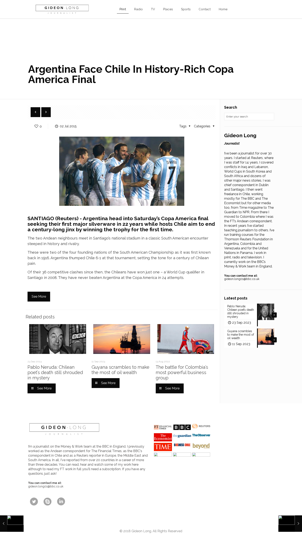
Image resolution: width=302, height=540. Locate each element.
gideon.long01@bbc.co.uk (241, 279)
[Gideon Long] (61, 9)
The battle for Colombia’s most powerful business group (182, 372)
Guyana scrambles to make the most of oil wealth (120, 369)
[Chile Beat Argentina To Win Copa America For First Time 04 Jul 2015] (290, 523)
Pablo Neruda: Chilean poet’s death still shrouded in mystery (55, 372)
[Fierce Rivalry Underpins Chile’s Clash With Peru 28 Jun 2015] (12, 523)
